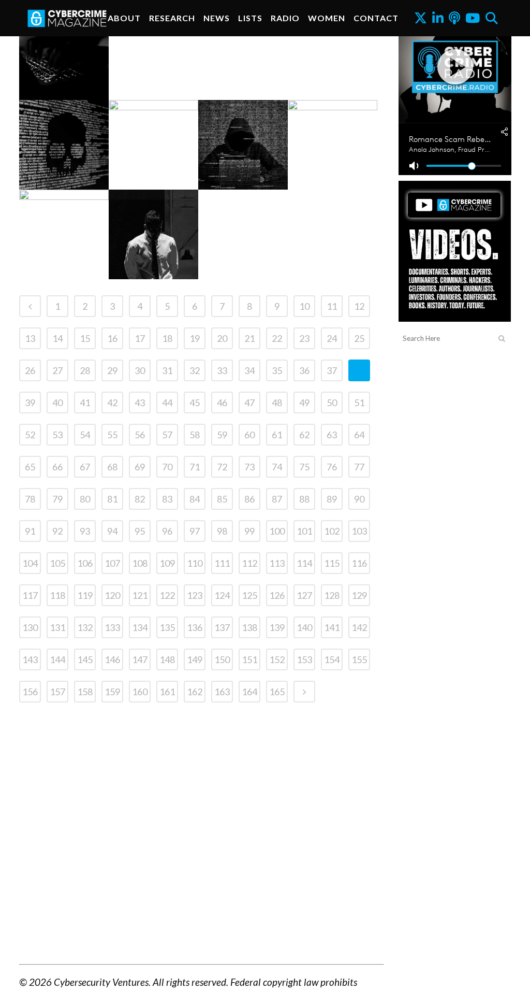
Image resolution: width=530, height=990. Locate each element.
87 (277, 499)
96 (167, 531)
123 (194, 595)
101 (304, 531)
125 (249, 595)
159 (112, 691)
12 (359, 306)
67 (85, 466)
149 (194, 659)
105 (57, 563)
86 (249, 499)
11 (332, 306)
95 (140, 531)
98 (222, 531)
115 (332, 563)
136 (194, 627)
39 (30, 402)
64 (359, 434)
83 (167, 499)
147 (140, 659)
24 (332, 338)
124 (222, 595)
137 (222, 627)
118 (57, 595)
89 (332, 499)
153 (304, 659)
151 (249, 659)
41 (85, 402)
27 (57, 370)
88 (304, 499)
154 (332, 659)
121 (140, 595)
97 (194, 531)
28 (85, 370)
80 (85, 499)
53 (57, 434)
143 (30, 659)
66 (57, 466)
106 (85, 563)
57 (167, 434)
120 (112, 595)
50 (332, 402)
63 (332, 434)
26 (30, 370)
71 (194, 466)
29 (112, 370)
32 (194, 370)
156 (30, 691)
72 (222, 466)
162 (194, 691)
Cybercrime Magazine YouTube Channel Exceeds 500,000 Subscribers (72, 265)
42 (112, 402)
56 (140, 434)
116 (359, 563)
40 (57, 402)
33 (222, 370)
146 (112, 659)
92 (57, 531)
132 (85, 627)
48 (277, 402)
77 (359, 466)
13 (30, 338)
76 (332, 466)
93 (85, 531)
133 (112, 627)
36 (304, 370)
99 (249, 531)
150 (222, 659)
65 (30, 466)
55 (112, 434)
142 (359, 627)
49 (304, 402)
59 (222, 434)
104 (30, 563)
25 (359, 338)
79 (57, 499)
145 (85, 659)
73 (249, 466)
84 (194, 499)
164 (249, 691)
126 (277, 595)
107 (112, 563)
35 (277, 370)
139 (277, 627)
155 (359, 659)
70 (167, 466)
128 (332, 595)
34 (249, 370)
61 (277, 434)
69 (140, 466)
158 (85, 691)
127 (304, 595)
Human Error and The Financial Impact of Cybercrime (72, 86)
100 (277, 531)
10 (304, 306)
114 (304, 563)
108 (140, 563)
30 (140, 370)
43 (140, 402)
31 (167, 370)
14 (57, 338)
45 (194, 402)
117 (30, 595)
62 (304, 434)
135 (167, 627)
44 (167, 402)
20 (222, 338)
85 (222, 499)
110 (194, 563)
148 (167, 659)
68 (112, 466)
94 (112, 531)
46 (222, 402)
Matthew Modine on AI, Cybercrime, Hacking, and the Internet (342, 86)
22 (277, 338)
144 (57, 659)
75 (304, 466)
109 (167, 563)
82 (140, 499)
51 (359, 402)
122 (167, 595)
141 (332, 627)
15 (85, 338)
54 (85, 434)
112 (249, 563)
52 (30, 434)
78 (30, 499)
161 (167, 691)
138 (249, 627)
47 (249, 402)
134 (140, 627)
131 (57, 627)
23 (304, 338)
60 (249, 434)
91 (30, 531)
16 (112, 338)
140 (304, 627)
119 (85, 595)
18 (167, 338)
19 (194, 338)
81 (112, 499)
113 (277, 563)
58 (194, 434)
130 (30, 627)
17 (140, 338)
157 (57, 691)
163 (222, 691)
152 (277, 659)
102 (332, 531)
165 (277, 691)
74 (277, 466)
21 (249, 338)
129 (359, 595)
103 (359, 531)
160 (140, 691)
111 (222, 563)
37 (332, 370)
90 (359, 499)
